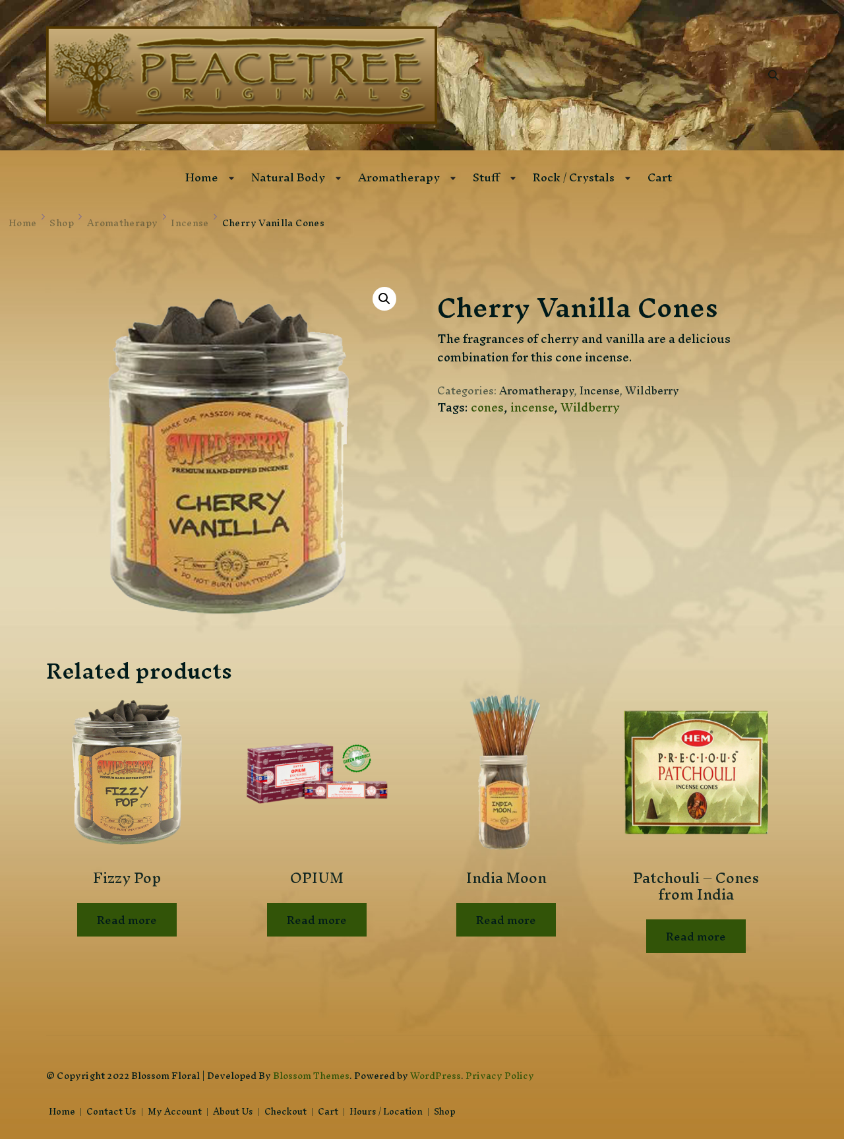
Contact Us (111, 1112)
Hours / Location (386, 1112)
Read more (127, 920)
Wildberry (652, 390)
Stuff (486, 177)
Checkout (285, 1112)
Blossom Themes (311, 1075)
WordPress (435, 1075)
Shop (445, 1112)
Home (201, 177)
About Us (233, 1112)
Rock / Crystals (574, 177)
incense (532, 407)
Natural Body (288, 177)
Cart (660, 177)
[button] (384, 299)
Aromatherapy (399, 177)
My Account (175, 1112)
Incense (599, 390)
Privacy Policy (500, 1075)
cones (487, 407)
